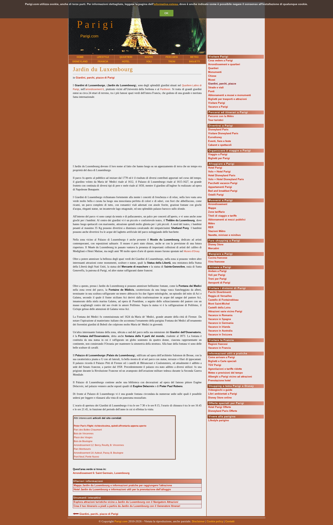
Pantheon (165, 89)
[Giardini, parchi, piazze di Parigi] (76, 514)
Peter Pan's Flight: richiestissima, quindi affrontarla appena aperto (110, 426)
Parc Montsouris (82, 449)
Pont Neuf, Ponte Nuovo (86, 456)
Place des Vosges (83, 437)
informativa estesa (166, 4)
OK (166, 13)
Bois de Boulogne (83, 441)
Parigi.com (89, 36)
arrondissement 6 (94, 89)
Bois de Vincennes (83, 433)
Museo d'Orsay (191, 251)
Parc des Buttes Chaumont (88, 429)
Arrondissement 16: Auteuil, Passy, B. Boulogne (98, 453)
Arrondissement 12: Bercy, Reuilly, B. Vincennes (99, 445)
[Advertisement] (137, 130)
